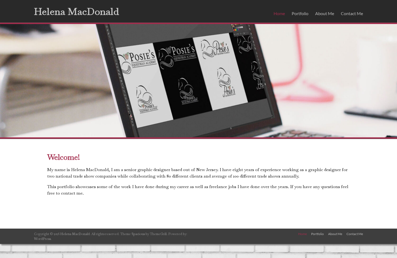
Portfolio (300, 13)
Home (279, 13)
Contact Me (352, 13)
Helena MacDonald (76, 11)
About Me (324, 13)
